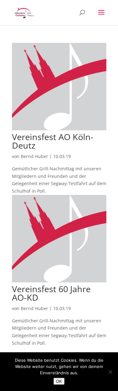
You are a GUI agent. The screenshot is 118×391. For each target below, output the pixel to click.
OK (59, 381)
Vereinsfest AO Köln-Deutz (52, 141)
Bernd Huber (34, 156)
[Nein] (110, 372)
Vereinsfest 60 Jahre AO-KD (51, 293)
